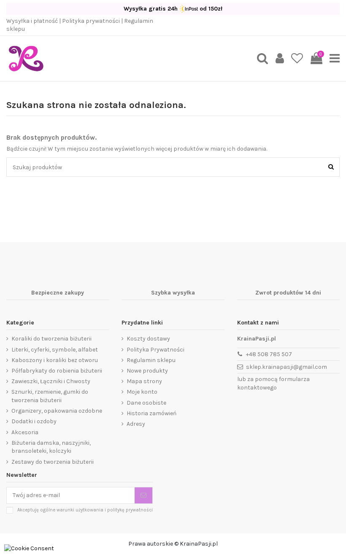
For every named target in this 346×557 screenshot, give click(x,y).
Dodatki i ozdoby (34, 421)
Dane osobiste (146, 402)
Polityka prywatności (91, 20)
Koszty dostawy (148, 338)
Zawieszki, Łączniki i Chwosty (50, 381)
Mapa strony (144, 381)
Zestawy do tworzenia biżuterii (52, 461)
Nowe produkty (147, 370)
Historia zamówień (151, 413)
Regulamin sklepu (151, 360)
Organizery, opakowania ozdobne (56, 410)
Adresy (136, 423)
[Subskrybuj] (143, 495)
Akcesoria (24, 432)
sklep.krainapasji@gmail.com (286, 366)
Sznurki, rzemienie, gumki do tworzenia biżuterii (49, 396)
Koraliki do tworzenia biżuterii (51, 338)
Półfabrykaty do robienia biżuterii (56, 370)
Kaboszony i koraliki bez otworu (54, 360)
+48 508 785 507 (269, 354)
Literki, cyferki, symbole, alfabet (54, 349)
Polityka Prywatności (155, 349)
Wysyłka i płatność (32, 20)
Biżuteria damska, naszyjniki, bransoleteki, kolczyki (51, 447)
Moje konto (142, 391)
